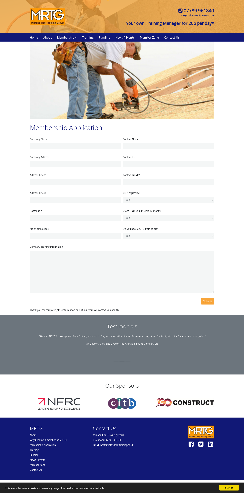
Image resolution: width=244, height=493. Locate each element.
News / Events (125, 37)
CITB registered (131, 192)
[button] (44, 80)
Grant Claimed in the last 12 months (142, 210)
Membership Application (43, 444)
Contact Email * (131, 175)
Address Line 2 (38, 175)
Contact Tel (129, 157)
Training (88, 37)
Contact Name (131, 139)
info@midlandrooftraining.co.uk (197, 15)
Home (34, 37)
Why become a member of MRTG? (48, 439)
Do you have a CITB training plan (140, 228)
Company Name (38, 139)
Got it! (229, 488)
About (47, 37)
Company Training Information (46, 246)
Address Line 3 (38, 192)
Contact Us (171, 37)
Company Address (39, 157)
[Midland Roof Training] (47, 16)
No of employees (39, 228)
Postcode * (36, 210)
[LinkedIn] (210, 445)
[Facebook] (191, 445)
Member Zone (149, 37)
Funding (104, 37)
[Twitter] (200, 445)
